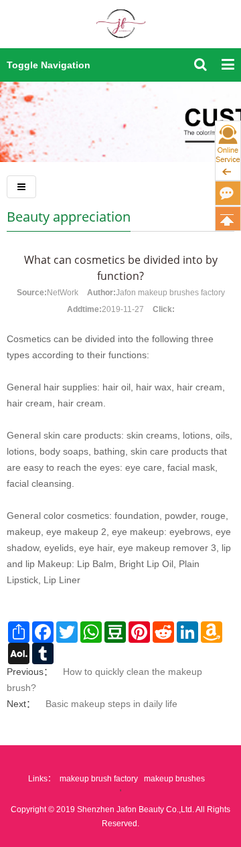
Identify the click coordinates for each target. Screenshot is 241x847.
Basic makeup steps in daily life (111, 703)
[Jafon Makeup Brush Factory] (120, 31)
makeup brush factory (99, 778)
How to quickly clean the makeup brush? (104, 679)
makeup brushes (174, 778)
